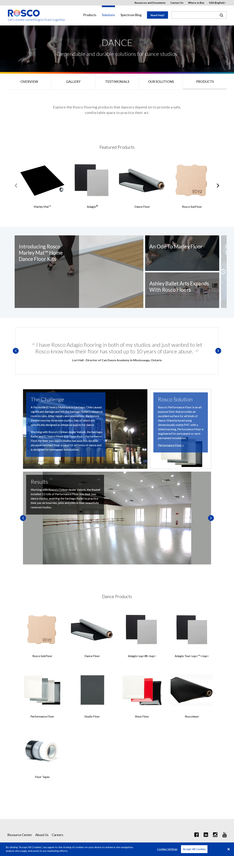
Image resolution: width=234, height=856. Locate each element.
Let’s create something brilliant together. (24, 20)
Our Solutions (161, 82)
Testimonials (117, 82)
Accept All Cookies (194, 849)
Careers (57, 835)
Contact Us (176, 2)
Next (218, 351)
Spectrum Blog (130, 15)
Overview (29, 82)
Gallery (73, 82)
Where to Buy (196, 2)
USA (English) (216, 2)
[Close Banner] (228, 849)
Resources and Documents (150, 2)
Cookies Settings (167, 849)
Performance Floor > (171, 445)
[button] (223, 271)
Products (89, 15)
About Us (41, 835)
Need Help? (158, 15)
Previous (16, 351)
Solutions (108, 15)
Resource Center (19, 835)
